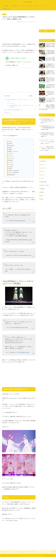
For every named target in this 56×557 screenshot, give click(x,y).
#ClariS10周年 (23, 235)
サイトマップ (15, 555)
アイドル (23, 5)
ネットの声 (11, 103)
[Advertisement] (18, 33)
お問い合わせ (6, 8)
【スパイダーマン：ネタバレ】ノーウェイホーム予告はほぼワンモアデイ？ (47, 141)
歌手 (42, 195)
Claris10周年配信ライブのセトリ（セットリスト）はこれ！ (20, 100)
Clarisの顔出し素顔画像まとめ (14, 109)
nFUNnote (28, 2)
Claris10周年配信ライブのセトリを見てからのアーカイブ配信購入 (20, 106)
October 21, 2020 (23, 327)
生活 (42, 199)
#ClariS (6, 216)
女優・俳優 (6, 5)
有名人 (42, 192)
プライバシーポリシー (7, 555)
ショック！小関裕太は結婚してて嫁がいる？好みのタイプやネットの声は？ (47, 148)
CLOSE (30, 95)
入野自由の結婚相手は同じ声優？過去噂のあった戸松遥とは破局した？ (47, 135)
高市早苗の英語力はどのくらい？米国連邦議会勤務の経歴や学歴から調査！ (47, 128)
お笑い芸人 (14, 5)
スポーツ (43, 171)
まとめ (8, 112)
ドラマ (42, 178)
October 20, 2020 (21, 220)
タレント (43, 5)
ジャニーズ (43, 168)
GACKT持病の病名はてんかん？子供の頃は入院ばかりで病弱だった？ (47, 121)
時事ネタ (43, 188)
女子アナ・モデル (33, 5)
